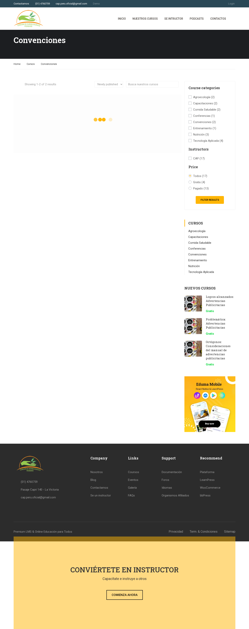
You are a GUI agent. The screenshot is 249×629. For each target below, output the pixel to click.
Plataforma (207, 472)
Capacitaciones (205, 103)
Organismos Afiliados (175, 495)
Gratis (199, 182)
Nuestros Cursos (145, 18)
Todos (200, 176)
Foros (165, 480)
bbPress (205, 495)
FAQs (131, 495)
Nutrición (201, 134)
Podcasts (197, 18)
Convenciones (204, 122)
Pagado (201, 188)
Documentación (172, 472)
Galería (132, 487)
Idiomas (167, 487)
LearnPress (207, 480)
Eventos (133, 480)
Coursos (133, 472)
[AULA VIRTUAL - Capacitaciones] (28, 18)
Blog (93, 480)
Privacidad (176, 531)
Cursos (31, 63)
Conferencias (204, 116)
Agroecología (204, 97)
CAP (199, 158)
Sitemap (229, 531)
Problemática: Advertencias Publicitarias (216, 323)
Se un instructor (100, 495)
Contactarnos (99, 487)
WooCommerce (210, 487)
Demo (96, 3)
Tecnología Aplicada (208, 141)
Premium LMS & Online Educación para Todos (43, 531)
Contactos (218, 18)
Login (231, 3)
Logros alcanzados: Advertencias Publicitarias (220, 301)
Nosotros (96, 472)
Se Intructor (173, 18)
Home (17, 63)
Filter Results (210, 199)
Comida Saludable (206, 109)
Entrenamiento (204, 128)
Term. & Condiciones (203, 531)
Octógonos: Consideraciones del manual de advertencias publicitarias (218, 350)
